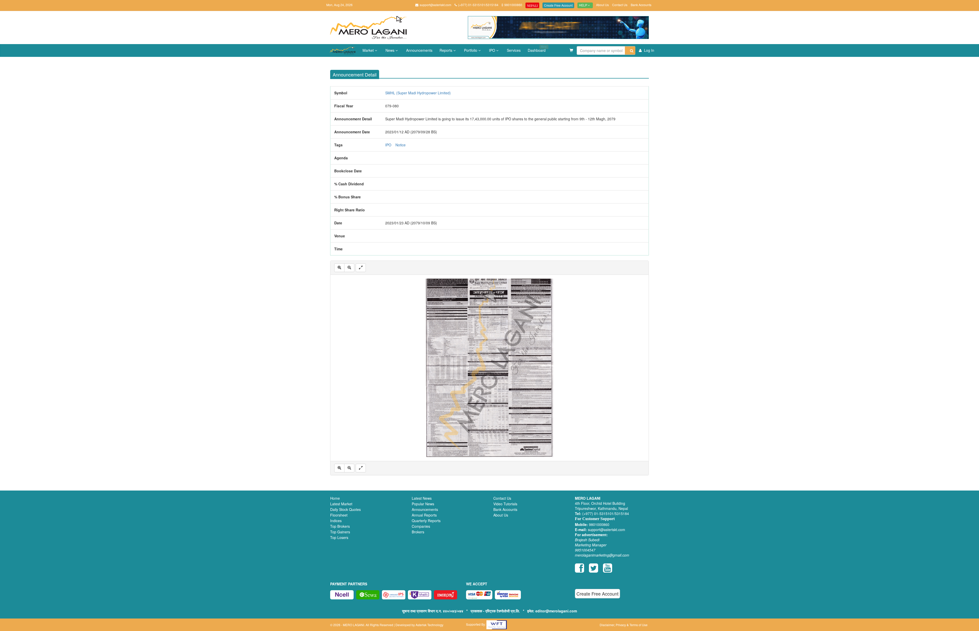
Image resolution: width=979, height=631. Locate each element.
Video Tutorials (505, 503)
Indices (336, 520)
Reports (446, 50)
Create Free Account (558, 5)
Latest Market (341, 503)
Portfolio (471, 50)
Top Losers (339, 537)
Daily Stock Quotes (345, 509)
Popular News (423, 503)
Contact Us (619, 5)
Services (514, 50)
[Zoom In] (339, 267)
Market (369, 50)
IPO (492, 50)
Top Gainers (340, 531)
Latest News (422, 498)
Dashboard (537, 49)
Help (583, 5)
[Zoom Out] (349, 267)
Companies (421, 526)
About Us (602, 5)
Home (335, 498)
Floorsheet (338, 515)
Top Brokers (340, 526)
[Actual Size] (361, 267)
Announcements (419, 50)
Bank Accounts (641, 5)
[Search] (630, 50)
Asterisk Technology (429, 625)
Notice (400, 144)
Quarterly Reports (426, 520)
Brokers (418, 531)
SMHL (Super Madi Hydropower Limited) (418, 92)
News (390, 50)
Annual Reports (424, 515)
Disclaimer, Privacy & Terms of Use (624, 625)
